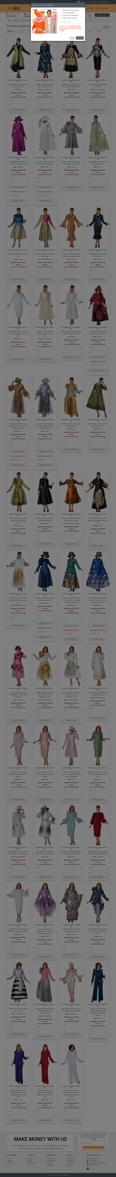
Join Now (80, 38)
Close (72, 38)
